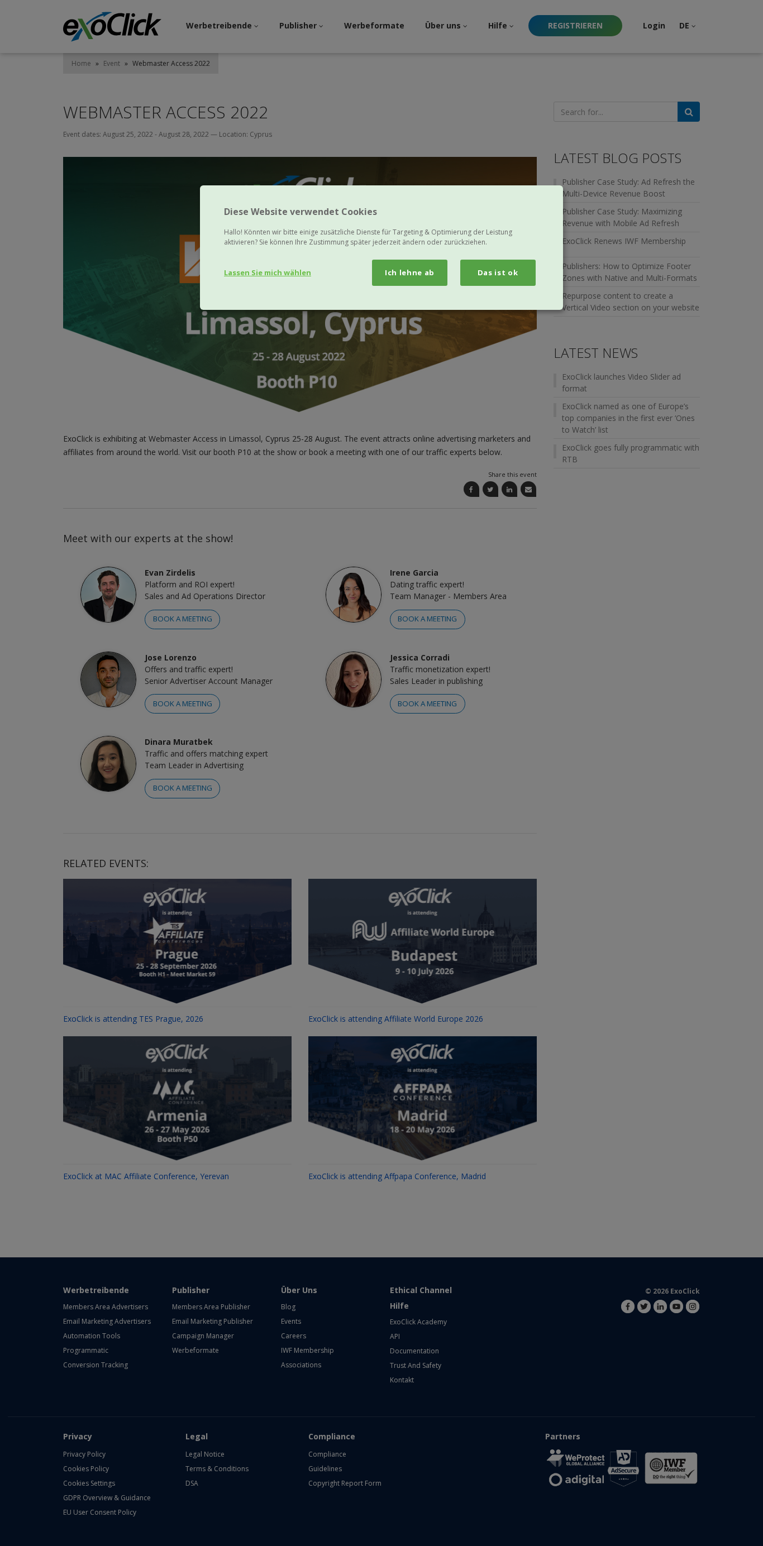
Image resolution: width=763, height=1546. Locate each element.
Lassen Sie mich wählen (267, 272)
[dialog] (381, 247)
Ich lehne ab (410, 272)
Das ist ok (498, 272)
